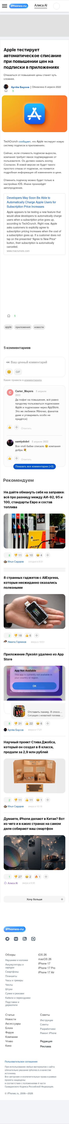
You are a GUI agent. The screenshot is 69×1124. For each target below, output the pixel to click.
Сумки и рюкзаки (14, 993)
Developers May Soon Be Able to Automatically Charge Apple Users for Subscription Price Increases (31, 202)
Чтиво (9, 1041)
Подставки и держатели (12, 1003)
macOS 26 (44, 959)
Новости (39, 327)
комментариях (33, 380)
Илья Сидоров (16, 561)
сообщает (25, 141)
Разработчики (47, 1028)
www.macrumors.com (18, 250)
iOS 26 (42, 954)
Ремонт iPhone (48, 1033)
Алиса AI (13, 883)
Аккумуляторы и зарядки (14, 966)
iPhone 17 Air (46, 972)
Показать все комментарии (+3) (34, 466)
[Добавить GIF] (18, 372)
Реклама (45, 1046)
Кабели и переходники (17, 997)
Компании (11, 1037)
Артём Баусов (16, 730)
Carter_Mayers (24, 391)
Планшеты (11, 976)
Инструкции (46, 1020)
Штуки (8, 989)
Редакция (46, 1041)
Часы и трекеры (14, 980)
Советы (45, 1015)
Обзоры (10, 954)
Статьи (9, 1015)
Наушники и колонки (16, 960)
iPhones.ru (13, 1093)
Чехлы (9, 984)
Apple (8, 327)
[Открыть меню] (4, 6)
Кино (8, 1045)
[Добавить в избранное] (6, 90)
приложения (22, 327)
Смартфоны (12, 971)
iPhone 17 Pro (46, 968)
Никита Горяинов (17, 641)
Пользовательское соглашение (21, 1061)
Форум (9, 1032)
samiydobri (22, 441)
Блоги (9, 1028)
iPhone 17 (44, 963)
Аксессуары (13, 1023)
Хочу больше (34, 899)
